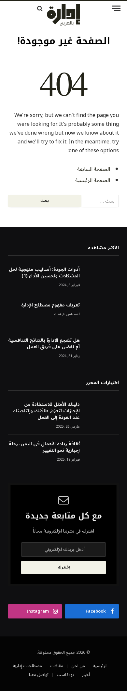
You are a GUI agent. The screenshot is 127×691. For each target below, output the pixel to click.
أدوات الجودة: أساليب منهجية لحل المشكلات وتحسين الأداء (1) (44, 273)
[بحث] (25, 8)
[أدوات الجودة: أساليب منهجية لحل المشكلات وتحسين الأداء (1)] (102, 278)
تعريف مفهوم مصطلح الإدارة (50, 305)
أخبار (86, 674)
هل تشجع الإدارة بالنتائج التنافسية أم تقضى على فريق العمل (44, 344)
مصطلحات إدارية (27, 665)
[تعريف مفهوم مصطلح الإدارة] (102, 313)
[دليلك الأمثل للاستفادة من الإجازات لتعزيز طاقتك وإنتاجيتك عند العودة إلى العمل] (102, 413)
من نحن (78, 665)
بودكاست (65, 674)
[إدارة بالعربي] (63, 15)
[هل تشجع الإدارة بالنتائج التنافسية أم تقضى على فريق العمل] (102, 349)
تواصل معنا (39, 674)
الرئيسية (100, 665)
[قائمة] (104, 8)
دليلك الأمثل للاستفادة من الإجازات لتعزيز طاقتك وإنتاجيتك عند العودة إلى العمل (46, 411)
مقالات (56, 665)
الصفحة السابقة (93, 169)
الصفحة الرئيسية (92, 180)
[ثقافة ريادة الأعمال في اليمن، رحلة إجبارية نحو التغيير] (102, 452)
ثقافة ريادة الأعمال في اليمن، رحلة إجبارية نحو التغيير (44, 447)
